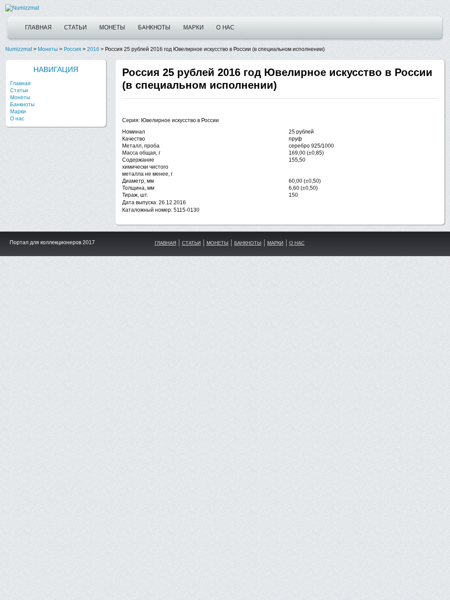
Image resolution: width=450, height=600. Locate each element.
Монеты (112, 27)
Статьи (75, 27)
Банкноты (154, 27)
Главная (38, 27)
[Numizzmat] (22, 8)
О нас (225, 27)
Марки (193, 27)
